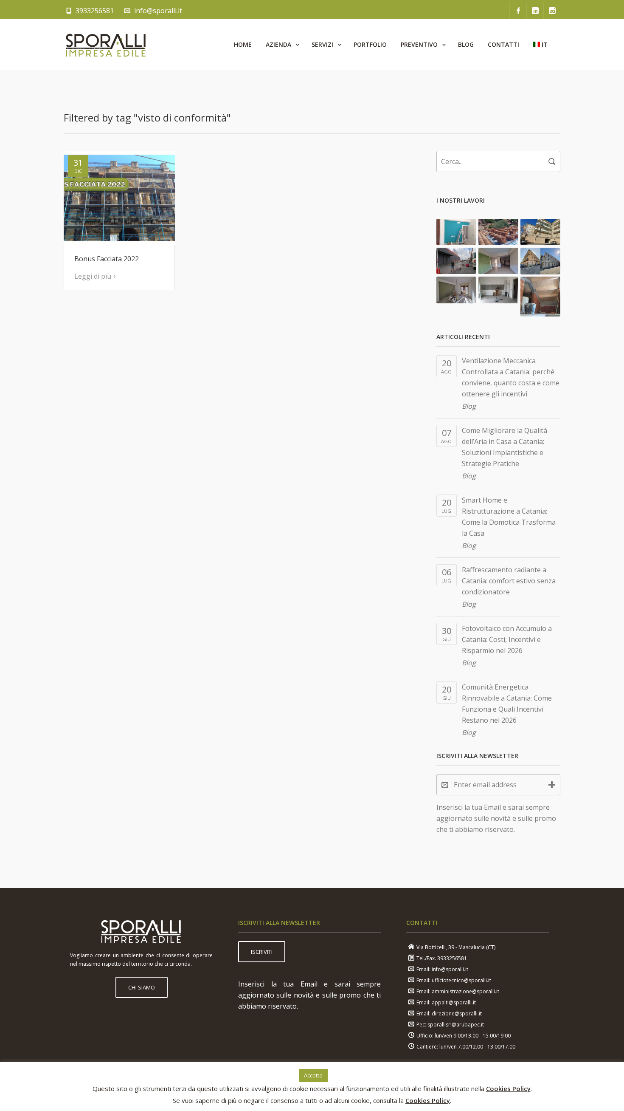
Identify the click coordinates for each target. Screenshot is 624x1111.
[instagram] (551, 10)
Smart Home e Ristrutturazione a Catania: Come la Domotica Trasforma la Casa (509, 516)
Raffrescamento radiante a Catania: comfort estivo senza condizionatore (509, 580)
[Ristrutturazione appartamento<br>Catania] (498, 261)
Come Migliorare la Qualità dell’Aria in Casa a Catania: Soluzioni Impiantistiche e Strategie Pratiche (504, 447)
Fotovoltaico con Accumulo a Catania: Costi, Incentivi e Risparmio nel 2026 (507, 639)
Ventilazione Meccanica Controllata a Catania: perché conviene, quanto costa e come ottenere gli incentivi (510, 377)
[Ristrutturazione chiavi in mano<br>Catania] (456, 232)
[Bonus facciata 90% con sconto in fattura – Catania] (540, 261)
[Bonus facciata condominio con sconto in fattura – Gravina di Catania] (540, 232)
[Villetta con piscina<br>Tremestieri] (540, 297)
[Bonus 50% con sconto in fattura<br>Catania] (456, 290)
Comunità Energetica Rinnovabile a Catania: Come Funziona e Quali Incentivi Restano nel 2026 (507, 703)
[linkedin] (534, 10)
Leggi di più (92, 276)
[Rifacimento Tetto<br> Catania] (498, 232)
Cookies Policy (508, 1088)
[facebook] (517, 10)
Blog (469, 406)
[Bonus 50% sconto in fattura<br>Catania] (498, 290)
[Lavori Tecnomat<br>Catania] (456, 261)
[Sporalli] (106, 44)
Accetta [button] (313, 1075)
